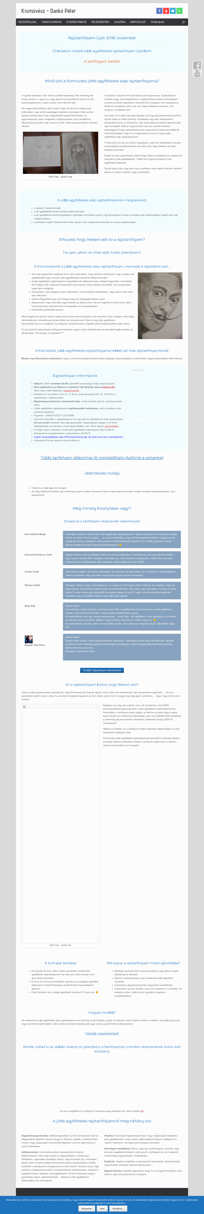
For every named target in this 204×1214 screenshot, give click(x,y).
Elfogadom (87, 1208)
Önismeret (157, 22)
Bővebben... (118, 1208)
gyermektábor (112, 426)
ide (141, 1111)
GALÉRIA (119, 22)
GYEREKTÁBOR (76, 22)
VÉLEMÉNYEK (100, 22)
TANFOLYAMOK (51, 22)
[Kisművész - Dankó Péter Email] (173, 11)
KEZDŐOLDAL (27, 22)
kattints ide (108, 387)
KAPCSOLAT (138, 22)
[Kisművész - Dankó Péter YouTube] (166, 11)
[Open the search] (183, 22)
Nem (102, 1208)
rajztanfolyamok (71, 390)
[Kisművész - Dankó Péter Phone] (179, 11)
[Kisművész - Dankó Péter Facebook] (159, 11)
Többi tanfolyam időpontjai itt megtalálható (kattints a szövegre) (102, 457)
